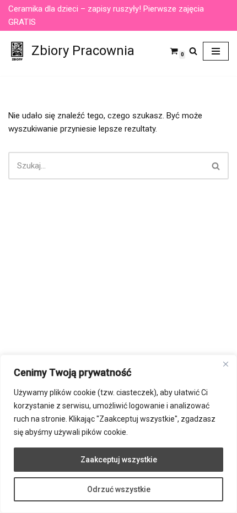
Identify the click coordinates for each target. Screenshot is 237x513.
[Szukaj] (193, 51)
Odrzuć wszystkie (118, 489)
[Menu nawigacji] (216, 51)
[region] (118, 433)
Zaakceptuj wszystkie (118, 459)
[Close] (225, 363)
